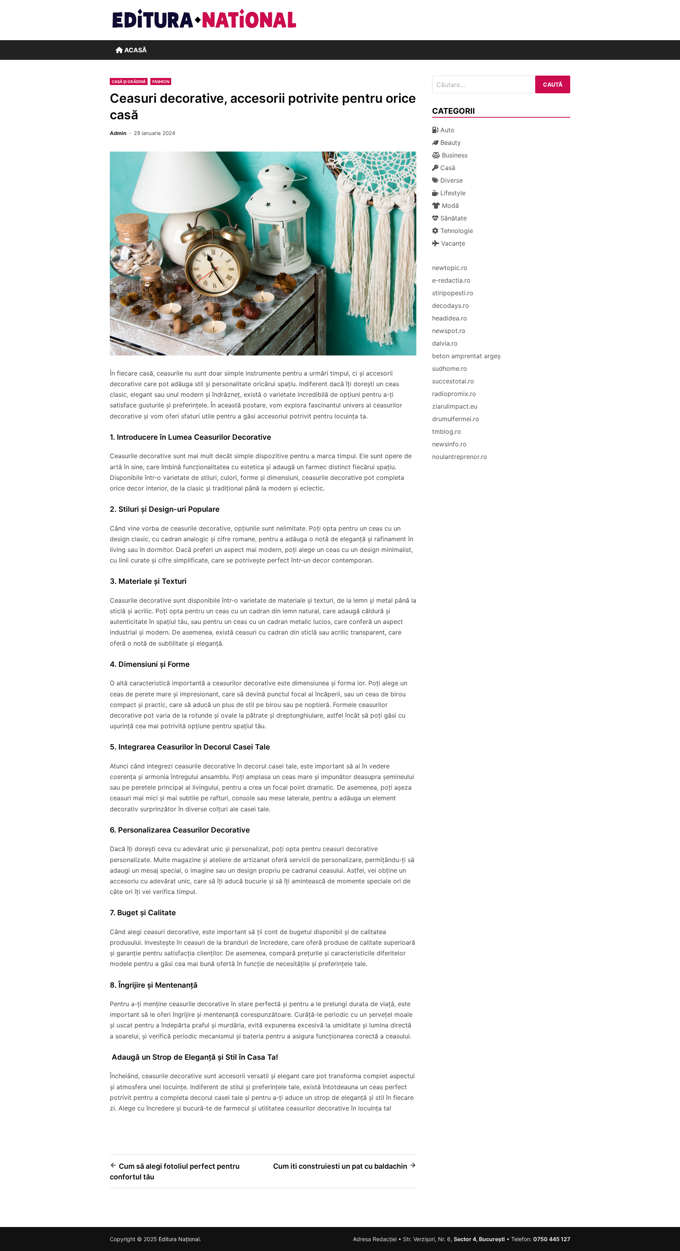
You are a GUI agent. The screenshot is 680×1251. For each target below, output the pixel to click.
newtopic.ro (450, 268)
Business (454, 155)
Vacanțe (452, 243)
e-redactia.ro (451, 280)
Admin (118, 133)
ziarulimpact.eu (454, 406)
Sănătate (452, 218)
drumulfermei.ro (455, 419)
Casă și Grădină (129, 81)
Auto (446, 130)
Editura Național (179, 1239)
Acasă (135, 50)
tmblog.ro (446, 431)
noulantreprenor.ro (459, 457)
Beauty (449, 142)
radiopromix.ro (454, 394)
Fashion (160, 81)
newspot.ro (449, 331)
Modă (449, 205)
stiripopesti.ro (452, 293)
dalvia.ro (445, 343)
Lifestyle (452, 193)
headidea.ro (449, 318)
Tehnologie (455, 231)
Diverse (450, 180)
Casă (446, 168)
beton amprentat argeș (466, 356)
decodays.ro (450, 305)
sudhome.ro (449, 368)
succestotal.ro (453, 381)
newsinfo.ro (449, 444)
